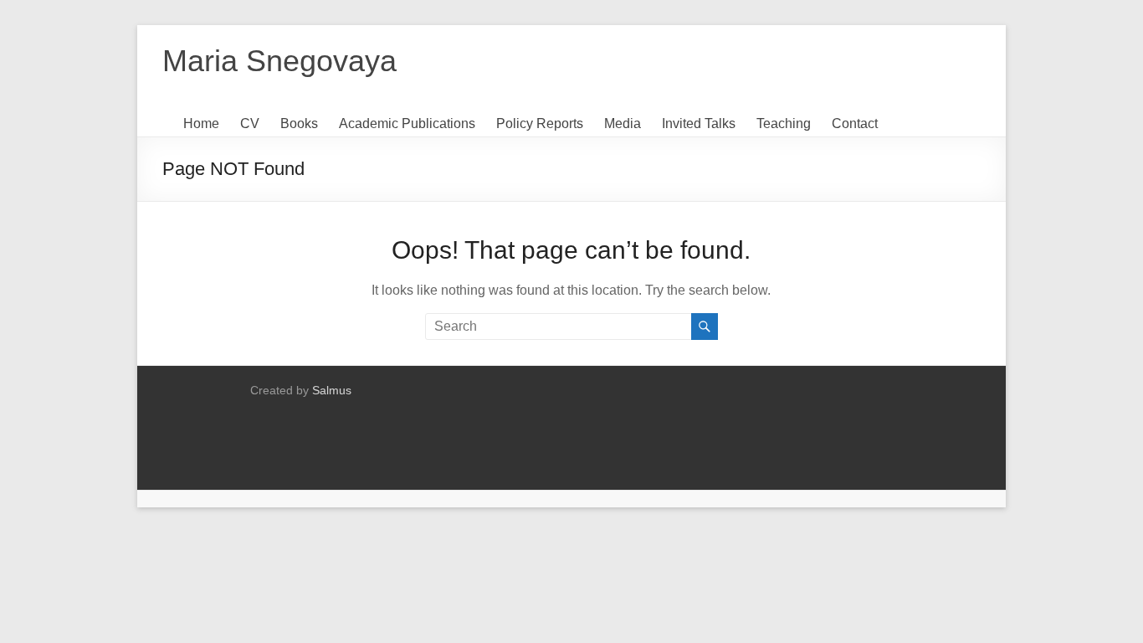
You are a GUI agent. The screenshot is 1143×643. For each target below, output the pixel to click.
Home (201, 123)
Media (622, 123)
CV (249, 123)
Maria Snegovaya (279, 61)
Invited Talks (699, 123)
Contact (855, 123)
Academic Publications (407, 123)
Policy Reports (539, 123)
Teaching (783, 123)
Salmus (331, 390)
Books (299, 123)
